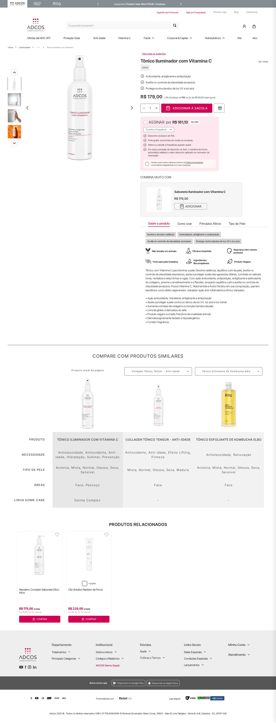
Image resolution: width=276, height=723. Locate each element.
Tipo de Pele (237, 223)
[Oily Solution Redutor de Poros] (88, 555)
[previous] (98, 4)
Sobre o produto (159, 223)
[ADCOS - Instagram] (29, 667)
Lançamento (120, 4)
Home (10, 47)
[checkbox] (145, 122)
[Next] (14, 143)
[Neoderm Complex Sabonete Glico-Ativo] (39, 555)
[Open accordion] (69, 652)
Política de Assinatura (194, 162)
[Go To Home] (35, 25)
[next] (181, 4)
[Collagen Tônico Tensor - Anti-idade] (158, 403)
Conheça (160, 4)
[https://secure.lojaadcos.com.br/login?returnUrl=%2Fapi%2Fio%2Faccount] (245, 25)
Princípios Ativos (210, 223)
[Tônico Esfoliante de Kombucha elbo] (228, 403)
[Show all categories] (38, 47)
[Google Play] (88, 683)
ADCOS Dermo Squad (107, 665)
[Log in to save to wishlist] (57, 535)
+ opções (92, 583)
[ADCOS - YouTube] (21, 667)
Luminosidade (24, 47)
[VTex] (190, 698)
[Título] (219, 108)
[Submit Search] (176, 25)
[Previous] (14, 72)
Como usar (184, 223)
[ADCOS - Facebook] (25, 667)
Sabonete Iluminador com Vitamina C (200, 192)
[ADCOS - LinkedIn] (34, 667)
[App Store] (194, 683)
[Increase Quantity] (156, 108)
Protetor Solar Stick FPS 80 (140, 4)
